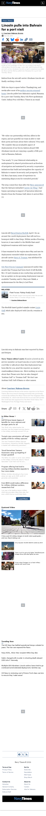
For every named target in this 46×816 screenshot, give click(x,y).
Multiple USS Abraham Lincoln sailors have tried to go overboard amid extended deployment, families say (22, 666)
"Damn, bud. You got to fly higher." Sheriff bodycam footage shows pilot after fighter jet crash (29, 553)
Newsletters (28, 772)
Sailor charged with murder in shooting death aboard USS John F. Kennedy (21, 659)
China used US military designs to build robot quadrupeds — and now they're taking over (21, 537)
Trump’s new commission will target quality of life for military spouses (15, 437)
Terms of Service (7, 772)
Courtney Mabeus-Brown (13, 33)
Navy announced (37, 185)
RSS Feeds (27, 775)
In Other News (7, 416)
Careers (26, 787)
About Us (27, 784)
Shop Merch (28, 777)
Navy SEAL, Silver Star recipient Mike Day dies (19, 652)
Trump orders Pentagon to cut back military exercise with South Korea (27, 563)
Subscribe (27, 769)
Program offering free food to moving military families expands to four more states (15, 468)
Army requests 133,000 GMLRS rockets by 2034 (29, 543)
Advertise (5, 784)
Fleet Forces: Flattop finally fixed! (22, 292)
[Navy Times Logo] (13, 3)
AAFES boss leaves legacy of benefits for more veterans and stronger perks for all (13, 422)
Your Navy (8, 20)
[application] (22, 522)
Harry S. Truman (20, 258)
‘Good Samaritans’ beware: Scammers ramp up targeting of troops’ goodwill (13, 452)
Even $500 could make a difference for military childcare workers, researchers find (14, 485)
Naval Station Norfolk (19, 233)
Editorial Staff (6, 792)
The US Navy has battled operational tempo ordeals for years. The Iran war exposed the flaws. (22, 646)
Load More (23, 498)
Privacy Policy (7, 769)
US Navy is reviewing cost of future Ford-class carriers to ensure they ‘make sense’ (22, 674)
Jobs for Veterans (29, 789)
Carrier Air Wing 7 (31, 188)
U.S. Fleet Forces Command (12, 267)
